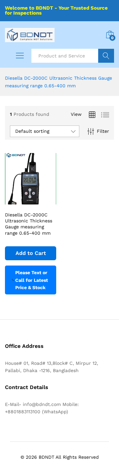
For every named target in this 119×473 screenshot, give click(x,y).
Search (106, 56)
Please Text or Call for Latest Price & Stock (31, 280)
